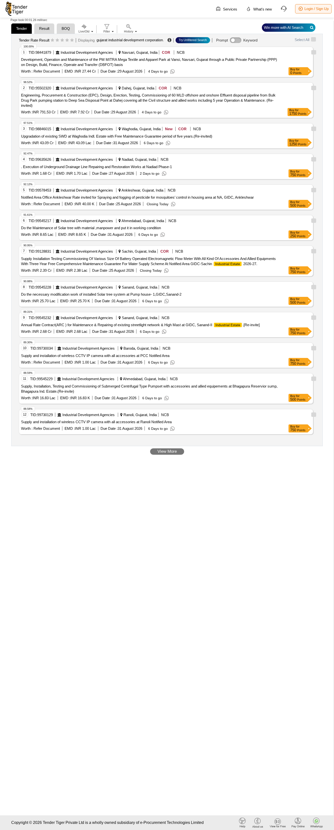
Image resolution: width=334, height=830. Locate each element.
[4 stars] (67, 40)
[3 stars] (62, 40)
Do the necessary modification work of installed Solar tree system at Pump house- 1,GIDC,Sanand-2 (101, 294)
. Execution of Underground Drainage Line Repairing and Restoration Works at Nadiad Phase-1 (96, 167)
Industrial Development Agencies (87, 52)
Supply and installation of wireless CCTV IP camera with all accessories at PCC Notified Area (95, 356)
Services (229, 9)
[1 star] (52, 40)
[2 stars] (57, 40)
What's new (262, 9)
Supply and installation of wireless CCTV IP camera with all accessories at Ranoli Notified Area (96, 422)
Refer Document (46, 71)
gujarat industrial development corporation (130, 40)
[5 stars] (72, 40)
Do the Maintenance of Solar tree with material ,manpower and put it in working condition (91, 228)
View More (167, 451)
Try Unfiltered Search (193, 40)
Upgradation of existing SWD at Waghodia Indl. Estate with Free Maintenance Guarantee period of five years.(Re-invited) (116, 136)
